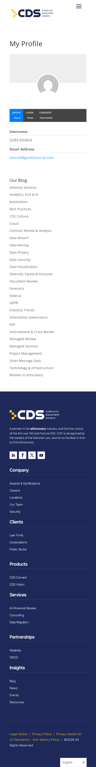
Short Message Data (25, 360)
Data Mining (19, 245)
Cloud (14, 223)
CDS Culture (19, 216)
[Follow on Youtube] (41, 455)
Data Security (20, 259)
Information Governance (29, 317)
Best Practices (20, 209)
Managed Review (23, 339)
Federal (15, 295)
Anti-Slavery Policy (46, 739)
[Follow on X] (32, 455)
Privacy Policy (42, 734)
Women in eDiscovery (26, 375)
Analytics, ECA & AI (24, 194)
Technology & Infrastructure (31, 368)
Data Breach (19, 238)
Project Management (26, 353)
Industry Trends (22, 310)
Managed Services (24, 346)
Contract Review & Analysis (31, 230)
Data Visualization (24, 266)
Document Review (24, 281)
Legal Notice (18, 734)
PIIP (12, 324)
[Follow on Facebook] (22, 455)
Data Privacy (19, 252)
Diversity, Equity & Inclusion (31, 274)
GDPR (14, 303)
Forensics (17, 288)
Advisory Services (23, 187)
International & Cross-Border (32, 332)
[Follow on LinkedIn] (13, 455)
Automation (19, 201)
